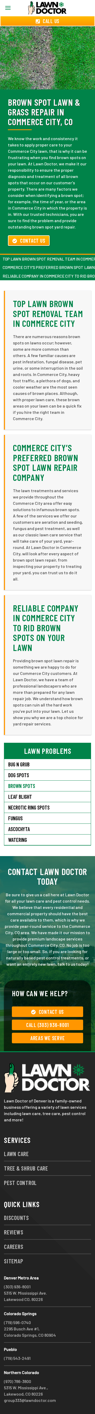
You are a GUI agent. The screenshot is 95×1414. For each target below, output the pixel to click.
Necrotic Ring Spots (29, 807)
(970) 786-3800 (17, 1381)
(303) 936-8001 (17, 1286)
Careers (13, 1246)
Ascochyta (19, 829)
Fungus (15, 818)
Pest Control (20, 1182)
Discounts (16, 1217)
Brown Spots (21, 786)
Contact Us (32, 240)
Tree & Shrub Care (26, 1168)
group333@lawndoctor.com (30, 1400)
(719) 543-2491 (17, 1358)
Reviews (13, 1232)
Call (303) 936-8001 (47, 1025)
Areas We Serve (47, 1038)
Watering (17, 840)
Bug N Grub (19, 764)
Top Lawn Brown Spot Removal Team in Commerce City (48, 313)
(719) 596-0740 (17, 1322)
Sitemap (13, 1261)
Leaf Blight (20, 797)
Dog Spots (18, 775)
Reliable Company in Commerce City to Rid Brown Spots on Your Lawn (46, 628)
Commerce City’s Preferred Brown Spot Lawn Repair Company (45, 462)
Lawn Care (16, 1153)
